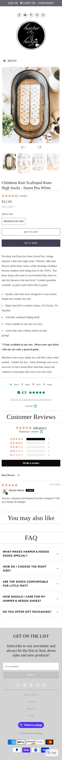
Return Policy (31, 694)
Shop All (31, 708)
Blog (31, 715)
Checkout (46, 3)
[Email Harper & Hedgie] (43, 15)
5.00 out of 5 (39, 427)
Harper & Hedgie (34, 733)
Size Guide (8, 206)
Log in (13, 3)
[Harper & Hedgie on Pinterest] (31, 15)
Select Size (7, 214)
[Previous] (23, 147)
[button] (10, 195)
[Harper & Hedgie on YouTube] (25, 15)
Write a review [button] (31, 463)
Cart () (29, 3)
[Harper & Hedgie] (31, 36)
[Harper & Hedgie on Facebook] (19, 15)
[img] (10, 485)
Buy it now (31, 243)
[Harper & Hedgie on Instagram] (37, 15)
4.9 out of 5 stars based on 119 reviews (31, 399)
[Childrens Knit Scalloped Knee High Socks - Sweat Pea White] (31, 105)
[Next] (39, 147)
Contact (31, 701)
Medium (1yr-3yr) (13, 221)
